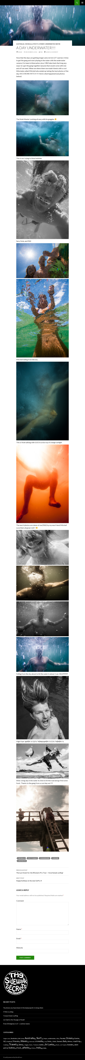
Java (20, 1044)
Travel (12, 1044)
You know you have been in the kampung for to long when (23, 1008)
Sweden (70, 1045)
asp (46, 1041)
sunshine (55, 858)
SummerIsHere (44, 858)
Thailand (35, 1045)
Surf (39, 1038)
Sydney (41, 44)
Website (19, 948)
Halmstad (31, 1041)
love (49, 1041)
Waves (24, 1041)
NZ (4, 1041)
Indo (38, 1047)
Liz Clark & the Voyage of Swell (13, 1020)
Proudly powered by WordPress (12, 1057)
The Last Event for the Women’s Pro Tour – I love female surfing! (39, 871)
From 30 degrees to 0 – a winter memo (16, 1024)
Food (19, 1048)
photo (36, 44)
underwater (50, 44)
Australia (20, 44)
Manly (57, 1045)
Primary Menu (82, 2)
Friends (16, 1041)
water (57, 44)
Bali (64, 1041)
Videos (33, 1048)
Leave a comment (52, 52)
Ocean (69, 1038)
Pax (41, 52)
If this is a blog (8, 1012)
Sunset (59, 1041)
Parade (62, 1038)
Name (19, 929)
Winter (70, 1041)
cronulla (29, 44)
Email (19, 938)
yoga (44, 1048)
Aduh (54, 1041)
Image (20, 52)
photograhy (32, 858)
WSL (57, 1038)
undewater (22, 861)
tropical (9, 1041)
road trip (76, 1041)
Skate (30, 1045)
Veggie (26, 1045)
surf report (63, 1045)
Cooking (5, 1045)
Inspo (45, 1038)
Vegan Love (6, 1038)
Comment (20, 901)
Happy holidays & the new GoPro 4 (29, 879)
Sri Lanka (49, 1044)
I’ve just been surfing (10, 1016)
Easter (76, 1038)
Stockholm (14, 1038)
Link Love (21, 1038)
